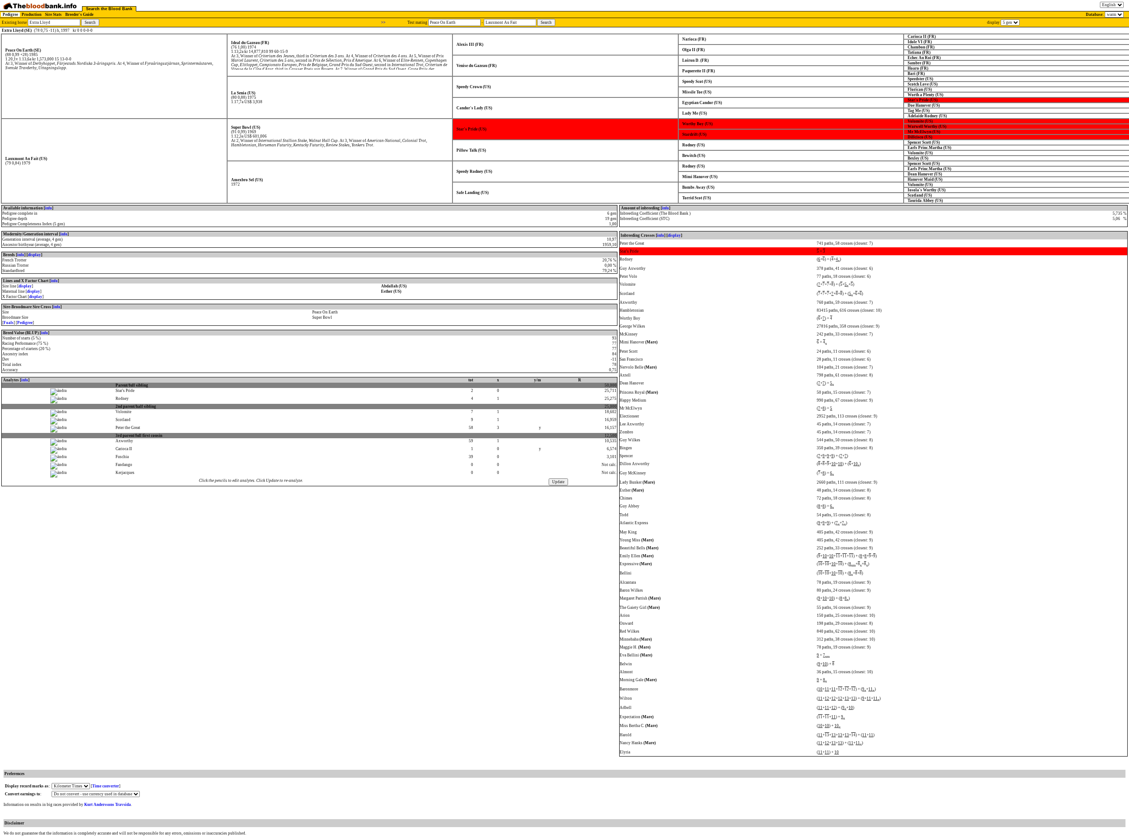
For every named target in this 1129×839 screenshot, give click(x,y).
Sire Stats (53, 14)
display (34, 255)
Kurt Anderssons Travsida (107, 804)
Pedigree (10, 14)
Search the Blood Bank (109, 9)
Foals (9, 323)
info (48, 208)
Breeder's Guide (79, 14)
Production (31, 14)
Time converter (105, 786)
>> (383, 22)
